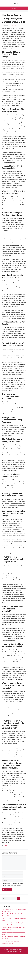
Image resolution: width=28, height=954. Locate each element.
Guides (5, 845)
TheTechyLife (15, 949)
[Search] (18, 898)
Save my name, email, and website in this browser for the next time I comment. (13, 884)
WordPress (9, 951)
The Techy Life (14, 3)
